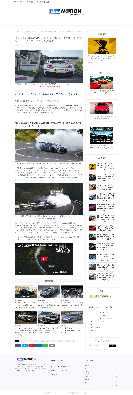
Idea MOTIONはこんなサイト (59, 370)
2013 (101, 388)
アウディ (92, 312)
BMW (21, 341)
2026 (101, 365)
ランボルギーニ (94, 330)
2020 (101, 368)
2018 (101, 374)
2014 (101, 385)
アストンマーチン (104, 312)
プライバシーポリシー (57, 374)
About (22, 2)
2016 (101, 379)
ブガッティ (103, 321)
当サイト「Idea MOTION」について (61, 366)
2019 (101, 371)
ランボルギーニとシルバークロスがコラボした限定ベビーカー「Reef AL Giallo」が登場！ (102, 58)
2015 (101, 382)
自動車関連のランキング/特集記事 (38, 2)
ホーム (17, 31)
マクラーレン (103, 324)
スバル (47, 341)
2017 (101, 376)
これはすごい (28, 341)
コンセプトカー (106, 315)
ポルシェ (92, 324)
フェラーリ (92, 321)
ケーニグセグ (93, 315)
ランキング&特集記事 (96, 327)
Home (16, 2)
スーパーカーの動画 (39, 341)
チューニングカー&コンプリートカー (61, 341)
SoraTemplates (104, 393)
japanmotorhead (48, 86)
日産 (22, 31)
